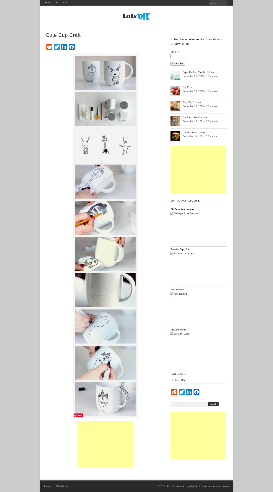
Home (48, 2)
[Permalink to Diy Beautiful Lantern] (175, 135)
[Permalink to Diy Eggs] (175, 90)
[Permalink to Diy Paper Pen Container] (175, 120)
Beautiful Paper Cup (180, 249)
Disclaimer (61, 2)
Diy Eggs (187, 87)
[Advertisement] (105, 444)
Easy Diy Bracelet (192, 102)
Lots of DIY (178, 380)
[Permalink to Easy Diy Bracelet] (175, 105)
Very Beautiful (177, 289)
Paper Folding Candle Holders (198, 72)
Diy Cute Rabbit (178, 329)
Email (174, 51)
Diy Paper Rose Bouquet (182, 209)
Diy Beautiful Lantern (194, 132)
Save (79, 415)
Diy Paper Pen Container (195, 117)
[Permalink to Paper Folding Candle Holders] (175, 75)
